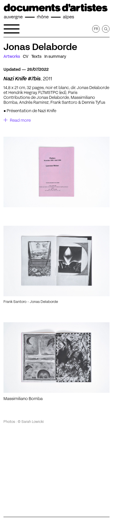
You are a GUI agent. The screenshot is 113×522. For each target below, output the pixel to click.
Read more (20, 120)
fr (96, 29)
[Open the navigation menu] (11, 29)
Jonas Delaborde (40, 47)
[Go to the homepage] (55, 11)
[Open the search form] (106, 29)
